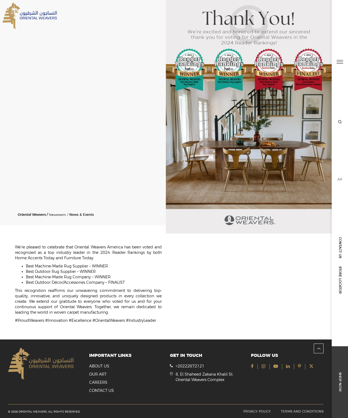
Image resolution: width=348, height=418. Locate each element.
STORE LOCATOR (340, 280)
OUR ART (98, 374)
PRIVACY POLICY (257, 411)
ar (339, 179)
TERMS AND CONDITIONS (302, 411)
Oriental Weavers (32, 215)
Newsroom (57, 215)
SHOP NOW (340, 382)
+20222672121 (190, 366)
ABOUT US (99, 366)
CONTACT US (340, 247)
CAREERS (98, 382)
